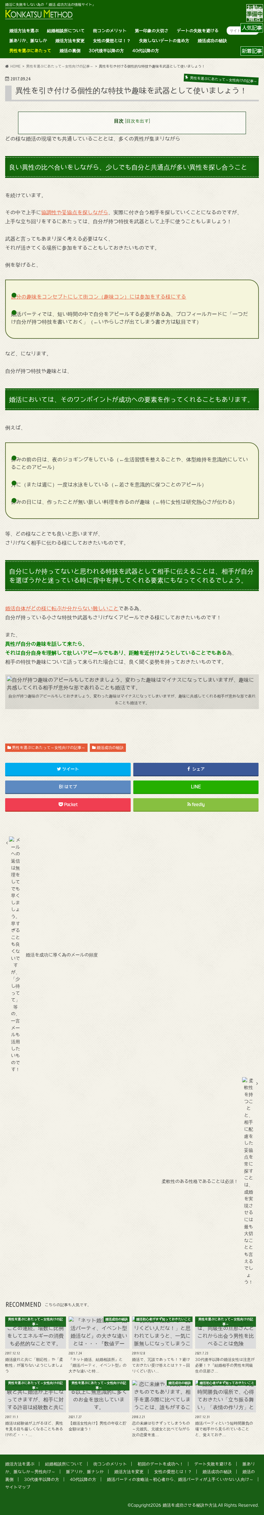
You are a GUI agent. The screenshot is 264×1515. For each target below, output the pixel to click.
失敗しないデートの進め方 (164, 41)
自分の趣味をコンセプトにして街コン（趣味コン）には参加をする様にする (98, 296)
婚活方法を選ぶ (24, 31)
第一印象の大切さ (151, 31)
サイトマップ (17, 1487)
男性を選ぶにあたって (30, 51)
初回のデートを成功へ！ (160, 1464)
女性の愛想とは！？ (112, 41)
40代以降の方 (145, 51)
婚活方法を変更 (70, 41)
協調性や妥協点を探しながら (74, 212)
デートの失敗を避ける (198, 31)
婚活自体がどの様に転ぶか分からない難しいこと (61, 608)
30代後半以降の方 (106, 51)
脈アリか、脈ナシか (85, 1472)
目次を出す (137, 121)
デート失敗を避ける (213, 1464)
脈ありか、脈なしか (28, 41)
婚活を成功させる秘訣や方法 (190, 1505)
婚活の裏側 (70, 51)
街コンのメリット (110, 31)
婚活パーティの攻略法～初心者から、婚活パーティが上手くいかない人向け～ (180, 1479)
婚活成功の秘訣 (212, 41)
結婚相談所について (66, 31)
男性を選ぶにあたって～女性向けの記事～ (48, 747)
